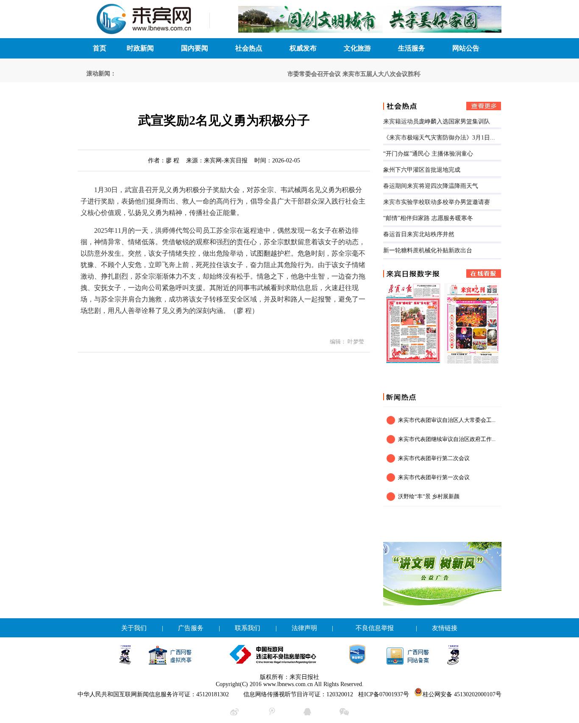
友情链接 (444, 628)
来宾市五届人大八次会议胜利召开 (380, 74)
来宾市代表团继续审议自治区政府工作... (446, 439)
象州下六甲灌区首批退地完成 (421, 170)
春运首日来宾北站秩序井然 (418, 234)
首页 (99, 48)
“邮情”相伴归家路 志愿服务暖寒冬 (428, 218)
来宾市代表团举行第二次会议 (434, 458)
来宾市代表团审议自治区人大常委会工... (446, 420)
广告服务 (190, 628)
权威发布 (303, 48)
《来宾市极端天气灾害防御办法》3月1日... (439, 137)
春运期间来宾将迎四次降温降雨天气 (430, 186)
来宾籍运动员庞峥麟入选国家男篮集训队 (436, 121)
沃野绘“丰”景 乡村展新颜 (428, 496)
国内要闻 (194, 48)
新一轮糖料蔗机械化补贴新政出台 (427, 250)
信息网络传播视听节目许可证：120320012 (298, 694)
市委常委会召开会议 (307, 74)
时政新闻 (140, 48)
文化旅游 (357, 48)
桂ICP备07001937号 (383, 694)
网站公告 (465, 48)
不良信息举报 (375, 628)
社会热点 (248, 48)
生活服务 (411, 48)
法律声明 (304, 628)
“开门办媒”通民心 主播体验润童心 (428, 154)
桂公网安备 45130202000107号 (462, 694)
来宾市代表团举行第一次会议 (434, 477)
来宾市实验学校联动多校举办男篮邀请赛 (436, 202)
